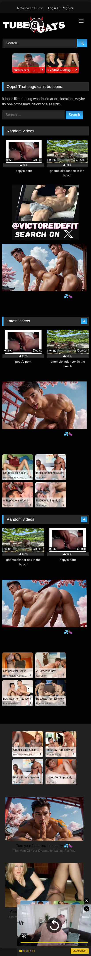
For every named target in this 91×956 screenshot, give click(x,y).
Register (67, 8)
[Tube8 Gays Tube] (37, 25)
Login (52, 8)
